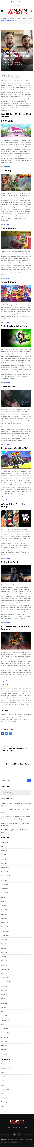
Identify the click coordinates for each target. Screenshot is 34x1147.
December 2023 (5, 978)
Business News (5, 1068)
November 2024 (5, 931)
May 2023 (3, 1007)
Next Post (25, 762)
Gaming (3, 1085)
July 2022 (3, 1050)
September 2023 (5, 990)
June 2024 (4, 952)
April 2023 (4, 1011)
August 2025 (4, 893)
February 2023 (5, 1020)
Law (2, 1093)
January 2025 (4, 922)
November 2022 (5, 1033)
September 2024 (5, 939)
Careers (3, 1072)
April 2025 (4, 910)
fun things (20, 314)
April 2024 (4, 961)
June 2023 (4, 1003)
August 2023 (4, 994)
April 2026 (4, 859)
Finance (3, 1081)
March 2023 (4, 1016)
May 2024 (3, 956)
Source (8, 166)
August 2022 (4, 1045)
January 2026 (4, 872)
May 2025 (3, 906)
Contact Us (26, 1128)
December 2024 (5, 927)
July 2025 (3, 897)
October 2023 (5, 986)
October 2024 (5, 935)
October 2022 (5, 1037)
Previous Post (8, 746)
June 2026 (4, 850)
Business (3, 1064)
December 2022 (5, 1028)
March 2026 (4, 863)
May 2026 (3, 855)
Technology (4, 1102)
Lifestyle (3, 1098)
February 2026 (5, 867)
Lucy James (8, 62)
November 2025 (5, 880)
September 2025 (5, 889)
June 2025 (4, 901)
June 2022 (4, 1054)
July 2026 (3, 846)
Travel (2, 1106)
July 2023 (3, 999)
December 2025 (5, 876)
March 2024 (4, 965)
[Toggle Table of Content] (16, 76)
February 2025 (5, 918)
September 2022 (5, 1041)
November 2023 (5, 982)
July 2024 (3, 948)
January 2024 (4, 973)
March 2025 (4, 914)
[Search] (32, 11)
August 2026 (4, 842)
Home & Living (5, 1089)
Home (8, 1128)
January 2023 (4, 1024)
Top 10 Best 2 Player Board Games (17, 764)
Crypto (3, 1076)
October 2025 (5, 884)
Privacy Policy (16, 1128)
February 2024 (5, 969)
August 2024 (4, 944)
